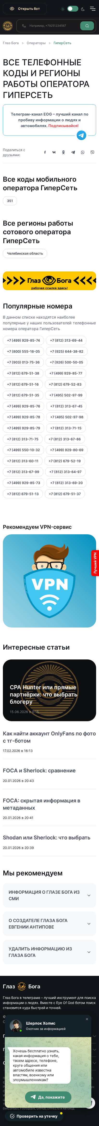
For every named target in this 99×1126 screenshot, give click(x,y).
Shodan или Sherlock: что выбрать (46, 837)
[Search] (87, 25)
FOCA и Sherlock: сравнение (39, 770)
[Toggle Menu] (92, 8)
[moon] (83, 9)
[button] (87, 1019)
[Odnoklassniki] (63, 152)
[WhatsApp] (83, 152)
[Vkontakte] (54, 152)
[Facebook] (45, 152)
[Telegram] (73, 152)
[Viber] (92, 152)
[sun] (63, 9)
